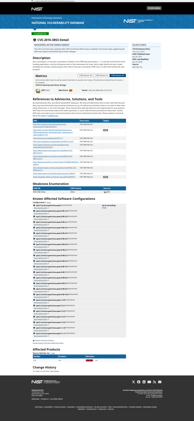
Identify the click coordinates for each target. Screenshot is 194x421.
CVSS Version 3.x (101, 75)
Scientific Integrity (135, 407)
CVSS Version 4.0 (85, 75)
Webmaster (36, 399)
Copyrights (71, 407)
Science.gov (102, 409)
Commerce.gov (91, 409)
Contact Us (45, 399)
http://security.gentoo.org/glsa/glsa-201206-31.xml (52, 141)
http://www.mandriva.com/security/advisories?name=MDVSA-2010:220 (51, 146)
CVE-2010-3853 (138, 51)
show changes (54, 371)
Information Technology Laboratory (47, 17)
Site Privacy (39, 407)
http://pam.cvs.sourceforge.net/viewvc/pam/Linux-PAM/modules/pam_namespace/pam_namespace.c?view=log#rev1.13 (53, 132)
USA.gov (111, 409)
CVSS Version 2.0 (117, 75)
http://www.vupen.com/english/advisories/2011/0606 (53, 173)
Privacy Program (60, 407)
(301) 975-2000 (37, 395)
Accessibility (48, 407)
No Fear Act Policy (100, 407)
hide (48, 202)
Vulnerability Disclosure (84, 407)
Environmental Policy (120, 407)
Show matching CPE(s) (41, 208)
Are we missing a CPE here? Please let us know (48, 343)
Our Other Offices (56, 399)
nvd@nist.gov (52, 115)
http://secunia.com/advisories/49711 (47, 138)
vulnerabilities (40, 34)
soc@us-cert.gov (156, 395)
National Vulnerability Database (58, 23)
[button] (154, 8)
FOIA (109, 407)
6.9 (71, 90)
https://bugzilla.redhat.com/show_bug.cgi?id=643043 (53, 177)
